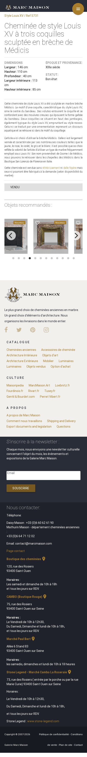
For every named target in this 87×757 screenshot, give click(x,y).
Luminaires (66, 361)
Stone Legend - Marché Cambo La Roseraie (39, 672)
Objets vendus (36, 366)
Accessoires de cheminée (58, 350)
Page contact (16, 551)
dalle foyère (69, 167)
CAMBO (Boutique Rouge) (27, 597)
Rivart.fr (33, 391)
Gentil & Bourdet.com (21, 397)
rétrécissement (51, 167)
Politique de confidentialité (54, 734)
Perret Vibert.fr (50, 397)
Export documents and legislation (29, 426)
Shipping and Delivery (61, 421)
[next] (75, 235)
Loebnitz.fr (62, 385)
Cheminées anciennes (21, 350)
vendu (15, 187)
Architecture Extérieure (22, 361)
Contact (78, 744)
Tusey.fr (49, 391)
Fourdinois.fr (15, 391)
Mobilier (48, 361)
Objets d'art (50, 355)
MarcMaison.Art (39, 385)
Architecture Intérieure (22, 355)
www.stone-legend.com (43, 721)
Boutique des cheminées (26, 559)
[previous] (11, 235)
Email (11, 473)
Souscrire (20, 488)
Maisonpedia (15, 385)
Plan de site (66, 744)
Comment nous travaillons (24, 421)
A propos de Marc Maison (23, 415)
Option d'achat (61, 366)
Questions (63, 426)
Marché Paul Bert (21, 639)
